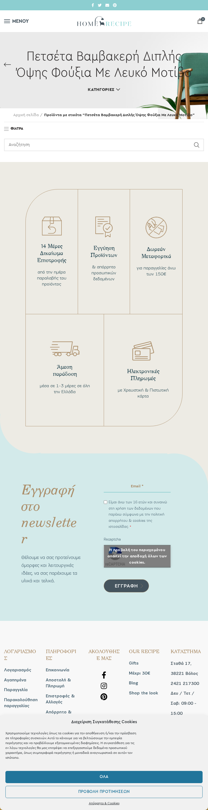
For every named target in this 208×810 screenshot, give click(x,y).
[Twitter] (99, 5)
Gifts (134, 663)
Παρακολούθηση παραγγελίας (21, 703)
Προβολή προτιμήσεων (104, 792)
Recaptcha (112, 539)
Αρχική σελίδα (26, 115)
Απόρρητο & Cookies (104, 803)
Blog (133, 683)
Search (196, 145)
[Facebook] (93, 5)
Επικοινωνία (57, 670)
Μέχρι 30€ (139, 673)
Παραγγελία (16, 690)
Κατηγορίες (101, 89)
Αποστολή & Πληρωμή (58, 683)
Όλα (104, 777)
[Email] (107, 5)
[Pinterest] (115, 5)
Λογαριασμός (17, 670)
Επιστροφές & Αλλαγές (60, 699)
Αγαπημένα (15, 680)
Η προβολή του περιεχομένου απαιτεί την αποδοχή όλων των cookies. (137, 556)
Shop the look (143, 693)
